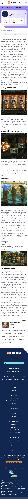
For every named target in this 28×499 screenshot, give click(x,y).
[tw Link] (10, 327)
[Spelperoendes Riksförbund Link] (22, 468)
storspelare (21, 290)
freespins (19, 220)
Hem (3, 7)
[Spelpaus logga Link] (16, 468)
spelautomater (4, 48)
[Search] (25, 3)
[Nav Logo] (14, 2)
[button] (2, 3)
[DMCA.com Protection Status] (14, 476)
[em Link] (13, 327)
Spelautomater (9, 7)
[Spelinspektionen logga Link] (11, 472)
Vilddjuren (13, 34)
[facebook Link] (17, 358)
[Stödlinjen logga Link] (11, 468)
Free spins (6, 34)
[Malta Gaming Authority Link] (16, 472)
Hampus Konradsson (8, 30)
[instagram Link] (11, 358)
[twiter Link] (14, 358)
